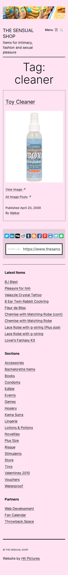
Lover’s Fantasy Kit (20, 340)
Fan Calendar (15, 515)
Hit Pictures (30, 558)
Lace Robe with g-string (24, 334)
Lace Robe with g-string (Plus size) (32, 327)
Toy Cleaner (20, 102)
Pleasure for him (18, 288)
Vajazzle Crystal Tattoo (23, 295)
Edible (9, 389)
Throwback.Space (19, 521)
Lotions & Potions (19, 428)
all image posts (16, 197)
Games (10, 402)
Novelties (12, 434)
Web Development (19, 509)
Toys (8, 466)
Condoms (12, 382)
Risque (10, 447)
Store (9, 460)
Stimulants (13, 454)
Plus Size (12, 440)
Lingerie (11, 421)
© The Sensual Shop (15, 549)
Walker (15, 213)
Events (10, 395)
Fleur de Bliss (15, 308)
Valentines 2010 (17, 473)
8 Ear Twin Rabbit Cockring (27, 301)
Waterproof (14, 486)
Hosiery (11, 408)
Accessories (14, 363)
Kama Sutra (14, 415)
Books (10, 376)
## (61, 28)
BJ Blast (11, 282)
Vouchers (12, 480)
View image (14, 189)
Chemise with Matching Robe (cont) (34, 314)
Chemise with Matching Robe (28, 321)
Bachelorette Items (20, 369)
